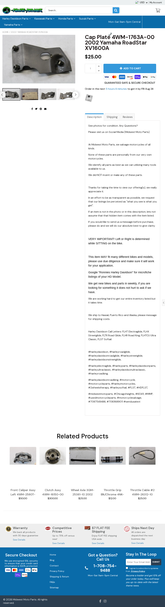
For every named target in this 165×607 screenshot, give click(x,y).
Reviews (128, 117)
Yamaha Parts (12, 24)
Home (5, 32)
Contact (54, 565)
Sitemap (54, 587)
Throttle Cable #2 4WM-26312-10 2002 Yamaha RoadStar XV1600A (142, 492)
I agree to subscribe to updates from (142, 570)
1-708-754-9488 (122, 34)
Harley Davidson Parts (15, 18)
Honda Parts (66, 18)
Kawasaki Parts (43, 18)
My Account (156, 2)
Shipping (112, 117)
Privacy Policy (138, 571)
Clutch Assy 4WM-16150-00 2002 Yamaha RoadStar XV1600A (52, 492)
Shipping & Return (59, 576)
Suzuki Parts (86, 18)
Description (94, 117)
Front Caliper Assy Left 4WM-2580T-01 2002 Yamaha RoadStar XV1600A (23, 492)
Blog (52, 560)
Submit (156, 562)
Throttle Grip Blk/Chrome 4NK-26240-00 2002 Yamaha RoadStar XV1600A (112, 492)
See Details (19, 539)
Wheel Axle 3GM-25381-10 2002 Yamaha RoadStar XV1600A (83, 492)
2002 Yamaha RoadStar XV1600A (29, 32)
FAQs (52, 582)
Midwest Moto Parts (24, 599)
